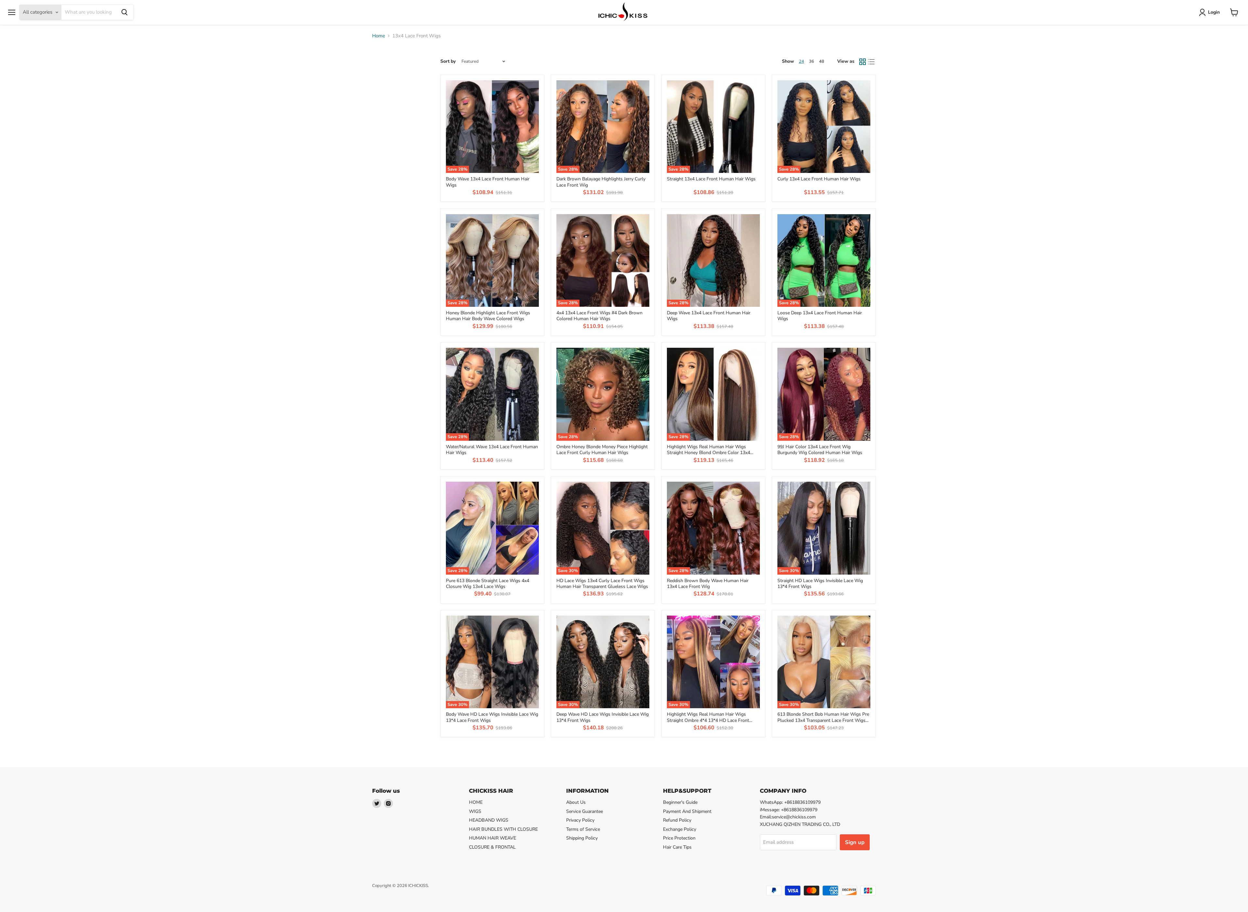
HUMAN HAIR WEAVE (492, 838)
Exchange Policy (679, 829)
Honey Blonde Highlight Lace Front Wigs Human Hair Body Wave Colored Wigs (488, 316)
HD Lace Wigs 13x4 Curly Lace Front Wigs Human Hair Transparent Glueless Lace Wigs (602, 584)
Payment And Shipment (687, 811)
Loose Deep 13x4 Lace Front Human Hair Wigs (819, 316)
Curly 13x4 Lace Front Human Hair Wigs (819, 179)
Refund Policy (677, 820)
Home (378, 36)
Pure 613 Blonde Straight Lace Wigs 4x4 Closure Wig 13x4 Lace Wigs (487, 584)
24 (801, 61)
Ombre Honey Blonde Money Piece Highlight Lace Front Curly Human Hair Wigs (602, 450)
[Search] (124, 12)
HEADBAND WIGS (488, 820)
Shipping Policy (582, 838)
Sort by (448, 61)
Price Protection (679, 838)
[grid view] (862, 61)
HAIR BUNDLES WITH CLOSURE (503, 829)
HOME (476, 802)
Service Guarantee (584, 811)
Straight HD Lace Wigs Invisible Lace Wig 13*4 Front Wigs (820, 584)
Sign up (854, 842)
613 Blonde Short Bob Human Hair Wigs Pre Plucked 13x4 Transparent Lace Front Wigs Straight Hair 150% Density (823, 720)
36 (811, 61)
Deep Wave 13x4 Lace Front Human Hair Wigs (708, 316)
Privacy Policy (580, 820)
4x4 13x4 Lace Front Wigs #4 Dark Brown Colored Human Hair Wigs (599, 316)
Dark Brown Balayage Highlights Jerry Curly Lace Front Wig (600, 182)
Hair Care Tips (677, 847)
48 (821, 61)
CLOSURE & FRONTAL (492, 847)
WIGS (475, 811)
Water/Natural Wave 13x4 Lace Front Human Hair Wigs (492, 450)
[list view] (871, 61)
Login (1214, 12)
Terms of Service (583, 829)
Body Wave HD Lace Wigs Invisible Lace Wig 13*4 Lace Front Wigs (492, 717)
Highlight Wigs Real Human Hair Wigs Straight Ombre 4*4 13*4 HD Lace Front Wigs (708, 720)
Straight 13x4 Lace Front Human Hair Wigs (711, 179)
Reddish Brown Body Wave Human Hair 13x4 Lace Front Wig (707, 584)
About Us (576, 802)
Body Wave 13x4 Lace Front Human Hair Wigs (487, 182)
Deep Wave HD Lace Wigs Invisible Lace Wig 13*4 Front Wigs (602, 717)
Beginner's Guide (680, 802)
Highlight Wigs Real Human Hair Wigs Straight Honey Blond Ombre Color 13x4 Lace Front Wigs (708, 453)
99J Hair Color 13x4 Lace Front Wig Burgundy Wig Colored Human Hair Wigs (819, 450)
